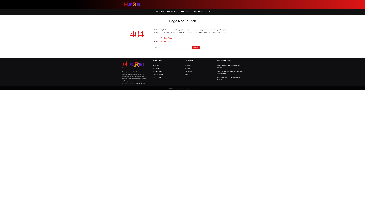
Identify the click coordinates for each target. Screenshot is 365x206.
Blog (208, 12)
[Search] (240, 4)
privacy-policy (157, 71)
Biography (159, 12)
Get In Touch (157, 77)
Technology (197, 12)
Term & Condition (158, 74)
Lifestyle (184, 12)
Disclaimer (156, 68)
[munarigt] (132, 4)
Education (172, 12)
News (186, 74)
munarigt (182, 89)
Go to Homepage (162, 41)
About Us (156, 65)
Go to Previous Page (164, 38)
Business (187, 68)
